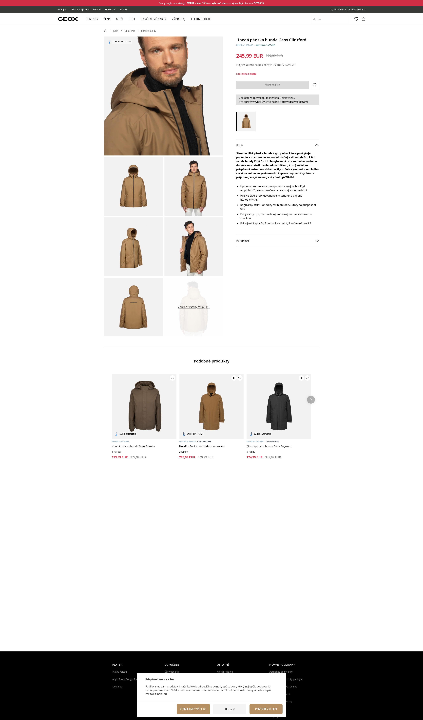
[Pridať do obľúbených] (172, 378)
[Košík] (363, 19)
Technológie (201, 19)
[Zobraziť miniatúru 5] (133, 307)
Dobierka (117, 686)
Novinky (91, 19)
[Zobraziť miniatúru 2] (193, 186)
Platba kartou (119, 671)
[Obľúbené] (356, 19)
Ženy (107, 19)
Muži (119, 19)
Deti (132, 19)
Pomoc (124, 9)
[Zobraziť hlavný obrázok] (163, 96)
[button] (315, 85)
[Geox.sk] (68, 19)
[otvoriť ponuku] (112, 20)
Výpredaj (178, 19)
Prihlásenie (340, 9)
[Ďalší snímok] (311, 400)
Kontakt (97, 9)
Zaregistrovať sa (357, 9)
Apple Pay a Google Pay (125, 679)
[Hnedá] (246, 121)
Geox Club (110, 9)
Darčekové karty (153, 19)
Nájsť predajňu (225, 671)
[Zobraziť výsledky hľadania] (314, 19)
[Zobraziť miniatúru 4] (193, 246)
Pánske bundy (148, 30)
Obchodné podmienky (280, 671)
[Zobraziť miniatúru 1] (133, 186)
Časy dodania (172, 671)
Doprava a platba (79, 9)
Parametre (243, 240)
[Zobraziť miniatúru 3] (133, 246)
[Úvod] (105, 30)
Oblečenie (129, 30)
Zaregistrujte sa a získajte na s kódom (211, 3)
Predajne (61, 9)
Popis (239, 145)
